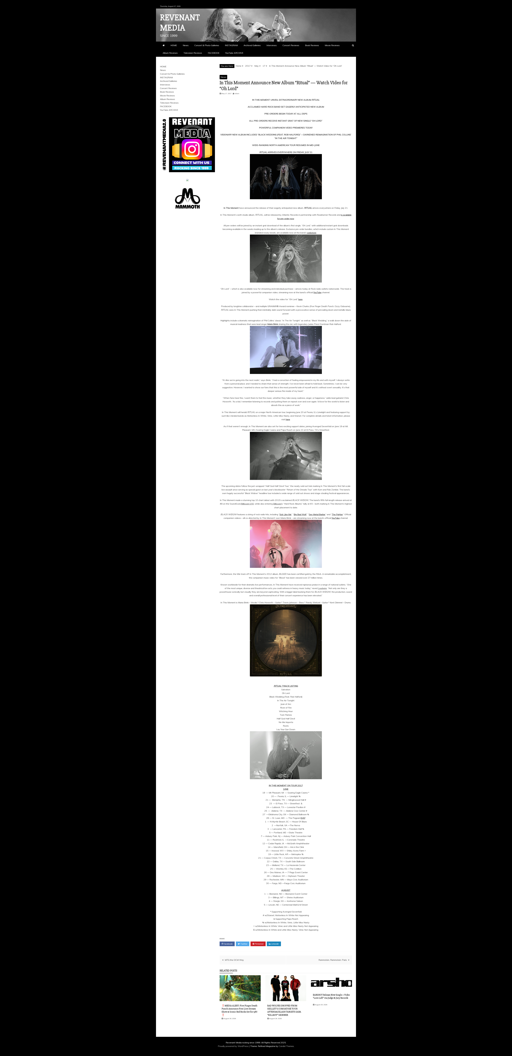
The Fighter (337, 514)
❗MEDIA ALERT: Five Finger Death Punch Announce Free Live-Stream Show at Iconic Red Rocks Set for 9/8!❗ (239, 1010)
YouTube (317, 292)
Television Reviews (192, 53)
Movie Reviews (332, 45)
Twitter (243, 943)
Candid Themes (286, 1046)
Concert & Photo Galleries (206, 45)
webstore (311, 232)
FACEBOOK (213, 53)
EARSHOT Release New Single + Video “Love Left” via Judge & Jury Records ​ (331, 998)
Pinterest (259, 943)
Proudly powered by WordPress (233, 1046)
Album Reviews (170, 53)
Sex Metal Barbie (317, 514)
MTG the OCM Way (234, 960)
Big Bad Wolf (300, 514)
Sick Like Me (285, 514)
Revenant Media (180, 22)
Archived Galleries (252, 45)
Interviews (272, 45)
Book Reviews (312, 45)
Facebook (228, 943)
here (300, 299)
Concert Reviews (291, 45)
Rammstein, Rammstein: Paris (333, 960)
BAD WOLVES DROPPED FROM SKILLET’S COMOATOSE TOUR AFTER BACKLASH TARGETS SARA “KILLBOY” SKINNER (284, 1010)
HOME (174, 45)
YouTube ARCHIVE (234, 53)
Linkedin (275, 943)
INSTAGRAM (231, 45)
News (186, 45)
